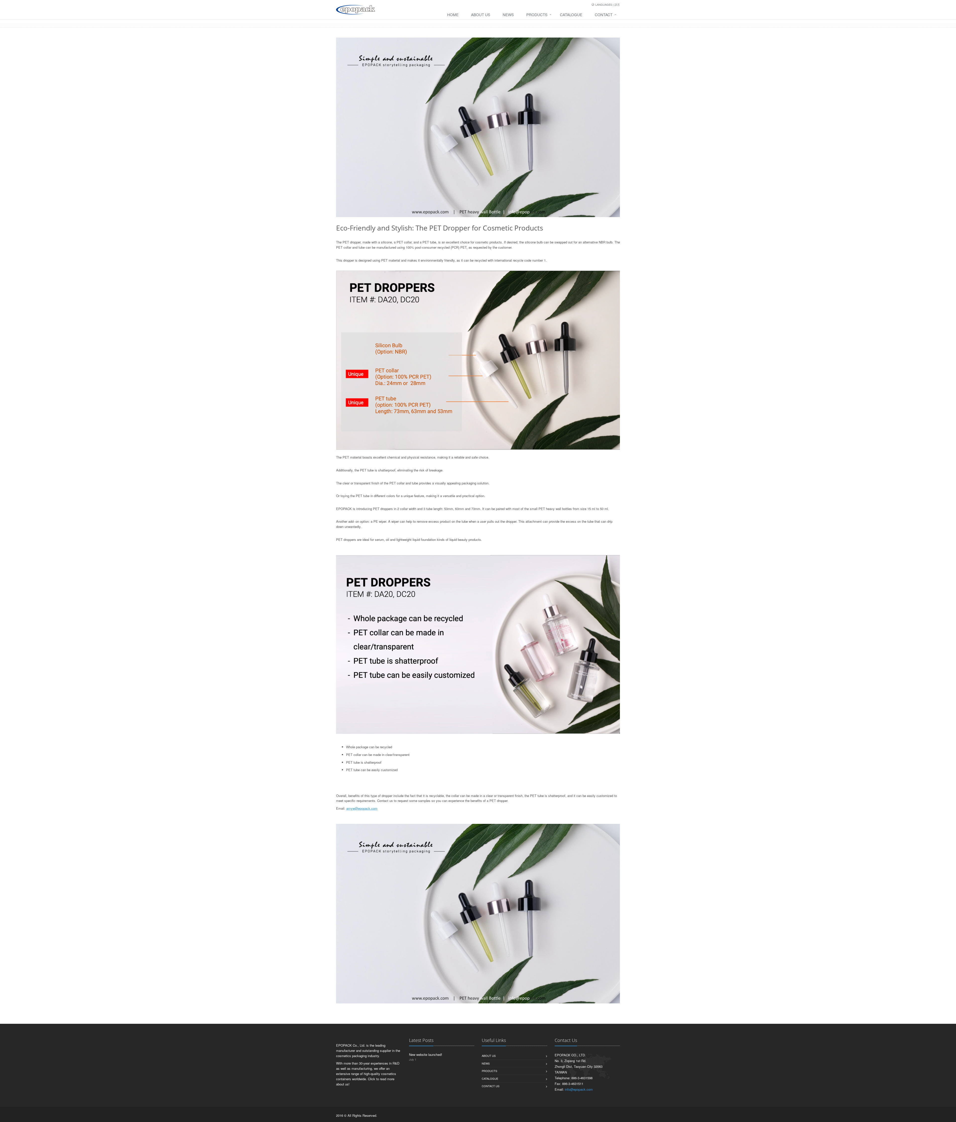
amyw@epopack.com (361, 808)
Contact (603, 14)
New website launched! (425, 1054)
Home (453, 14)
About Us (480, 14)
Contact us (490, 1086)
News (508, 14)
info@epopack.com (579, 1089)
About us (489, 1056)
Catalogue (571, 14)
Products (536, 14)
